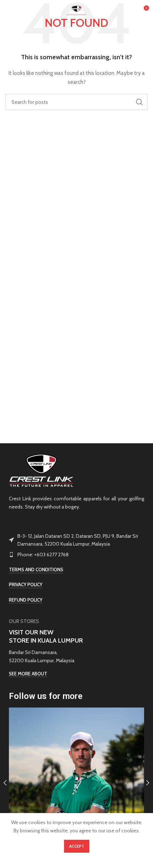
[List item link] (76, 554)
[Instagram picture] (76, 775)
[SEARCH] (139, 102)
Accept (76, 846)
